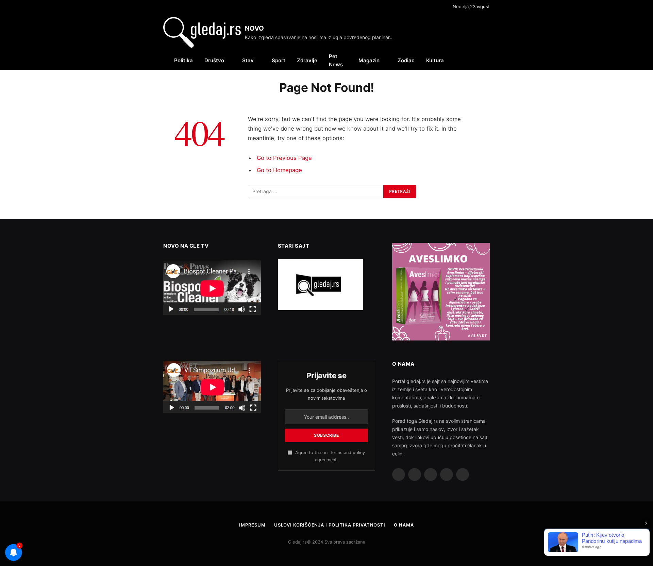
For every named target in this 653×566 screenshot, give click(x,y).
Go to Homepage (279, 170)
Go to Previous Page (284, 157)
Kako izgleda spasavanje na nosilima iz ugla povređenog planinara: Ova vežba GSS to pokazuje (321, 37)
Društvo (214, 60)
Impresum (252, 525)
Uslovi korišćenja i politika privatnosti (329, 525)
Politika (183, 60)
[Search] (487, 60)
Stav (248, 60)
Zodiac (406, 60)
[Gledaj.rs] (202, 32)
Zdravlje (307, 60)
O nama (404, 525)
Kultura (435, 60)
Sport (278, 60)
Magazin (369, 60)
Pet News (336, 60)
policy (359, 452)
